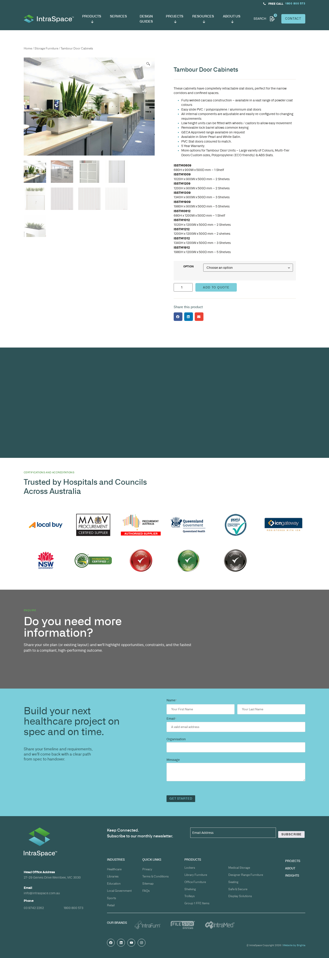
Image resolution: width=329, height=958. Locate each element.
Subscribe (291, 834)
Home (28, 48)
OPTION (188, 266)
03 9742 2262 (34, 908)
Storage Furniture (46, 48)
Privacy (147, 869)
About (290, 868)
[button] (148, 63)
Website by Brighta (294, 945)
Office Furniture (195, 882)
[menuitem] (91, 19)
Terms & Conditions (155, 876)
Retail (111, 905)
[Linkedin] (121, 943)
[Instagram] (141, 943)
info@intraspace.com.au (42, 893)
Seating (233, 882)
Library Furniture (195, 875)
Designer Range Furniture (245, 875)
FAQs (146, 890)
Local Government (119, 890)
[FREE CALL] (264, 3)
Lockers (189, 867)
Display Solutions (240, 896)
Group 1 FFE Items (196, 903)
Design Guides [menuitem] (146, 18)
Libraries (113, 876)
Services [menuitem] (118, 16)
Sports (111, 898)
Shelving (190, 889)
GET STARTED (180, 798)
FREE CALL (275, 4)
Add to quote (216, 287)
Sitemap (148, 883)
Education (114, 883)
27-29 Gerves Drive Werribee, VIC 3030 (52, 877)
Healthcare (114, 869)
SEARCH (260, 18)
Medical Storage (239, 867)
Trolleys (189, 896)
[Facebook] (111, 943)
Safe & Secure (237, 889)
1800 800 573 (73, 908)
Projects (292, 861)
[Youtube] (131, 943)
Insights (292, 875)
